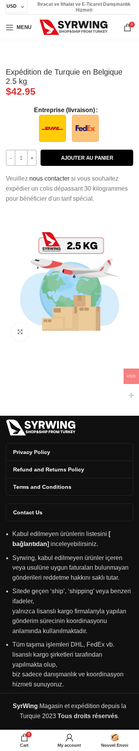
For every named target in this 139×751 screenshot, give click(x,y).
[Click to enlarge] (20, 332)
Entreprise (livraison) (64, 110)
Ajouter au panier (87, 158)
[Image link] (40, 427)
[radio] (52, 128)
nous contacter (49, 178)
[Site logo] (73, 27)
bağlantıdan (29, 544)
